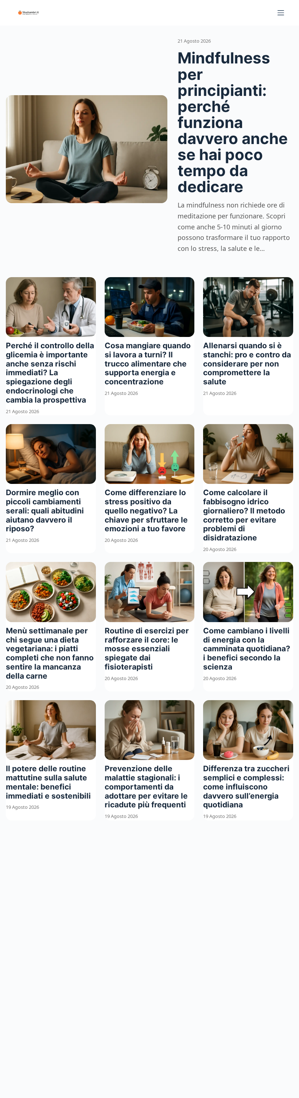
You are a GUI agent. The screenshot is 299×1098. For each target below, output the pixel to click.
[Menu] (280, 12)
